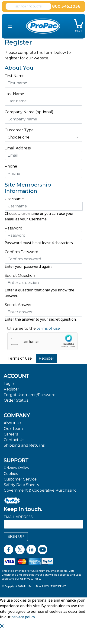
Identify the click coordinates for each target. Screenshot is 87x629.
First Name (15, 76)
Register (11, 389)
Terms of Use (20, 358)
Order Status (16, 400)
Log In (9, 383)
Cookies (11, 473)
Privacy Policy (16, 468)
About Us (12, 423)
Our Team (13, 428)
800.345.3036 (66, 6)
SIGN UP (16, 536)
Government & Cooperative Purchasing (40, 490)
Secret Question (20, 275)
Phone (11, 166)
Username (14, 199)
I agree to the (23, 328)
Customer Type (19, 130)
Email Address (19, 148)
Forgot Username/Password (30, 395)
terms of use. (48, 328)
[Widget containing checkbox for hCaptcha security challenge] (42, 341)
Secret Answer (18, 305)
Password (14, 228)
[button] (10, 26)
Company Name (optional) (29, 112)
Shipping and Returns (24, 445)
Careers (11, 434)
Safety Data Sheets (21, 485)
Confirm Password (22, 252)
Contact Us (14, 440)
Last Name (14, 94)
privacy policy (23, 616)
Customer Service (20, 479)
